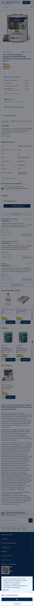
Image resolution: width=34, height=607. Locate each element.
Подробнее (16, 587)
